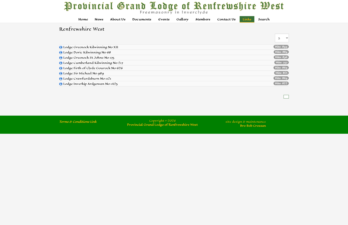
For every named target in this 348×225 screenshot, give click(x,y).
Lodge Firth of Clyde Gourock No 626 (93, 68)
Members (203, 19)
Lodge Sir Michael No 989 (83, 73)
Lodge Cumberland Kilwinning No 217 (93, 62)
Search (264, 19)
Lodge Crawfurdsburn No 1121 (87, 78)
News (99, 19)
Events (164, 19)
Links (247, 19)
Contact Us (226, 19)
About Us (117, 19)
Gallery (182, 19)
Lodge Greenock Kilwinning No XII (90, 47)
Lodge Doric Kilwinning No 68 (87, 52)
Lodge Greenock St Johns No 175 (88, 57)
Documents (141, 19)
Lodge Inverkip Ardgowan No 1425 (90, 83)
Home (83, 19)
